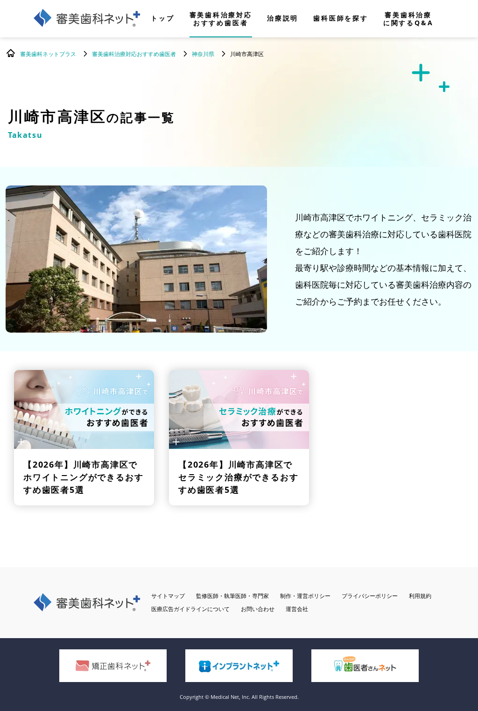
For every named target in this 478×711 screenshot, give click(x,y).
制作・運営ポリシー (305, 596)
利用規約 (420, 596)
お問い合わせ (257, 609)
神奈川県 (203, 54)
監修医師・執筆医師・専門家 (232, 596)
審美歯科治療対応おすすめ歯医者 (221, 18)
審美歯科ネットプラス (48, 54)
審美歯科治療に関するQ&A (408, 18)
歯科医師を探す (340, 18)
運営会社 (297, 609)
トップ (162, 18)
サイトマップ (168, 596)
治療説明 (282, 18)
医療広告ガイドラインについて (190, 609)
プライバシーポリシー (370, 596)
